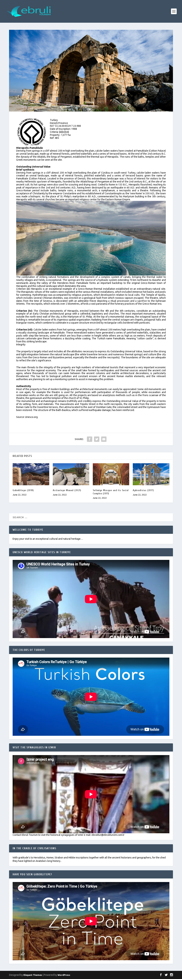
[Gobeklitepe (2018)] (31, 474)
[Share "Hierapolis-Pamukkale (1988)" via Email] (103, 439)
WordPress (64, 975)
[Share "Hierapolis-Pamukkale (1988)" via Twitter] (96, 439)
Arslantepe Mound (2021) (67, 490)
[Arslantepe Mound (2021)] (71, 474)
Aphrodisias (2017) (143, 490)
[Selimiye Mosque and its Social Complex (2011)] (111, 474)
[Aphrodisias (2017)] (151, 474)
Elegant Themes (32, 975)
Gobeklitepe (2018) (23, 490)
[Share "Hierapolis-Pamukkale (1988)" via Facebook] (89, 439)
